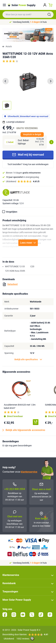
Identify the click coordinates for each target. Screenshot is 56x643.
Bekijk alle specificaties (26, 359)
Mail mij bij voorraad (31, 154)
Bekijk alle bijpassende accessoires (25, 430)
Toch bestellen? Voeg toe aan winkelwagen (28, 164)
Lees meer (26, 242)
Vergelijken (11, 212)
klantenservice (29, 471)
